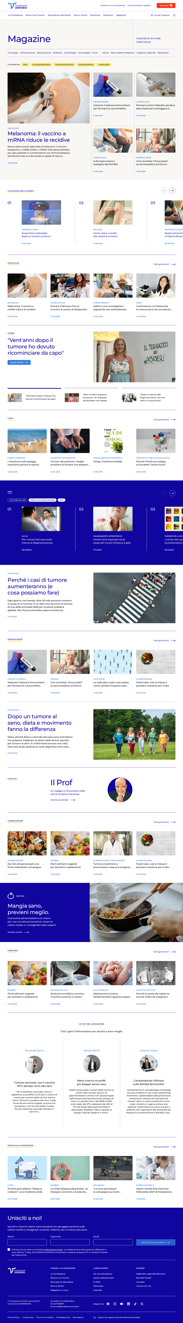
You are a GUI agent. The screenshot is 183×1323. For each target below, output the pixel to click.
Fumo (10, 418)
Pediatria (13, 951)
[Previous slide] (164, 191)
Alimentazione (15, 821)
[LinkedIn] (128, 1304)
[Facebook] (108, 1304)
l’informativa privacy (53, 1249)
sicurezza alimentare (41, 64)
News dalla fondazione (20, 1146)
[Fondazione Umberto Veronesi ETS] (17, 5)
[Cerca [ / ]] (174, 15)
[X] (142, 1304)
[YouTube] (121, 1304)
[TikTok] (135, 1304)
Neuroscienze (15, 639)
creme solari (104, 64)
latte (25, 64)
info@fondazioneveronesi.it (67, 1306)
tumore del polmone (64, 64)
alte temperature (86, 64)
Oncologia (13, 263)
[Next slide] (172, 191)
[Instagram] (115, 1304)
